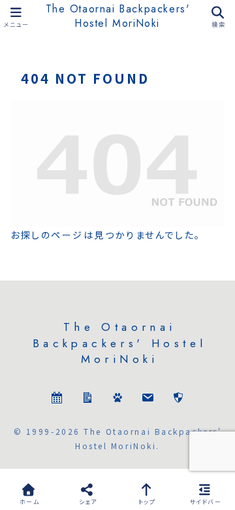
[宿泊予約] (56, 399)
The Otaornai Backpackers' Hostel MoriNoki (118, 16)
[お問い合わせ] (147, 399)
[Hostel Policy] (178, 399)
